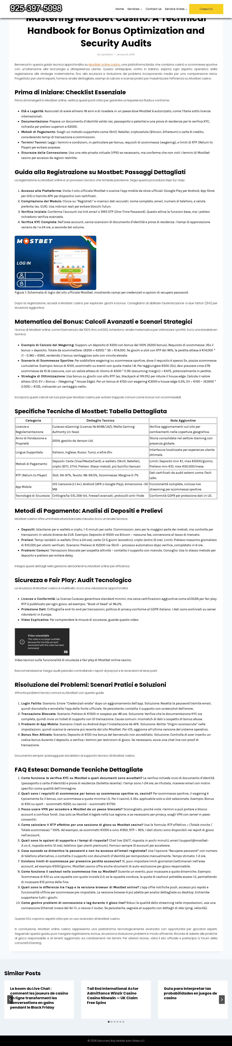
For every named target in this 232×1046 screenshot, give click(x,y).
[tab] (109, 1022)
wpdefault (107, 54)
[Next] (222, 999)
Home (119, 9)
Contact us (153, 9)
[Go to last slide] (10, 999)
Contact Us (206, 8)
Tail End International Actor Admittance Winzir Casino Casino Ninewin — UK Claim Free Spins (112, 995)
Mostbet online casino (104, 64)
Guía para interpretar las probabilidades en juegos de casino (190, 993)
